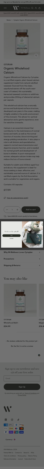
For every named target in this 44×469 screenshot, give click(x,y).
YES (11, 235)
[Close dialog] (42, 223)
